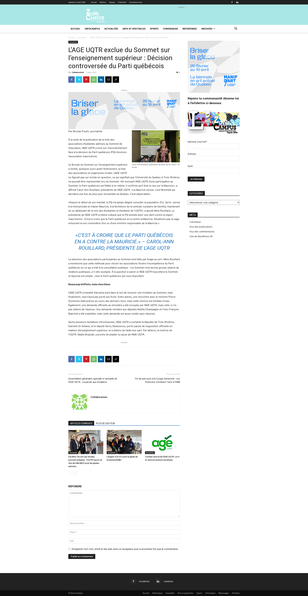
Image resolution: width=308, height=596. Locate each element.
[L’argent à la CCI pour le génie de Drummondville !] (124, 442)
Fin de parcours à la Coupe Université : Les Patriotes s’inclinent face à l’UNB (157, 380)
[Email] (108, 79)
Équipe (112, 2)
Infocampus (92, 28)
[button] (236, 28)
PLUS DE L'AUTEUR (105, 423)
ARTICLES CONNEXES (81, 423)
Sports (154, 28)
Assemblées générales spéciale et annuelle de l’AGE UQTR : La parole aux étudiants (92, 380)
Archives (206, 28)
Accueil (94, 2)
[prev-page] (70, 473)
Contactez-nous (135, 2)
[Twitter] (79, 79)
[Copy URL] (116, 79)
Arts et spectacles (134, 28)
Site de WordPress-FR (201, 236)
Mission (103, 2)
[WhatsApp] (93, 79)
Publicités (122, 2)
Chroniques (170, 28)
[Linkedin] (237, 2)
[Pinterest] (86, 79)
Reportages (190, 28)
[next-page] (75, 473)
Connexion (195, 221)
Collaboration (78, 72)
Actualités (111, 28)
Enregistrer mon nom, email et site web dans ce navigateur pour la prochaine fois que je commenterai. (125, 549)
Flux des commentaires (202, 231)
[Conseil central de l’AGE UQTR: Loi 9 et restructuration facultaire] (162, 442)
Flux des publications (201, 226)
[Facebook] (232, 2)
